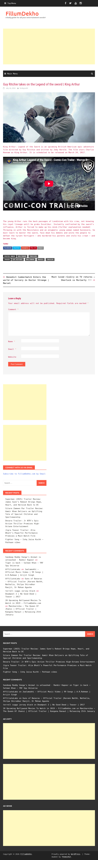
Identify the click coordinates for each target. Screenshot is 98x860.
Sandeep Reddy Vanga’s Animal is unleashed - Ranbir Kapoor (36, 685)
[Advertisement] (49, 46)
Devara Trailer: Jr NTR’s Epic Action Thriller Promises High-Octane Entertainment (22, 524)
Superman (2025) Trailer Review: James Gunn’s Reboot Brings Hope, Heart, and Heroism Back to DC (23, 502)
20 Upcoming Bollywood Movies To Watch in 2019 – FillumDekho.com (39, 708)
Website (12, 357)
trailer (50, 259)
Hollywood (22, 256)
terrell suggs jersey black (20, 591)
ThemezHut (66, 857)
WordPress (75, 854)
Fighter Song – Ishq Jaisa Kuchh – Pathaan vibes (30, 672)
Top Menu (11, 3)
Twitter (17, 248)
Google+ (25, 248)
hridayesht (24, 88)
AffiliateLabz (12, 569)
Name (11, 341)
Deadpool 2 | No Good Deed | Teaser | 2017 (61, 705)
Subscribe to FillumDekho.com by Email (24, 474)
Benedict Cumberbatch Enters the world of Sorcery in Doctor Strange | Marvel (26, 280)
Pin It (33, 248)
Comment (13, 309)
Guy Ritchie (17, 259)
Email (40, 248)
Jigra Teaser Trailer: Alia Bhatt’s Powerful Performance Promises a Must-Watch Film (21, 533)
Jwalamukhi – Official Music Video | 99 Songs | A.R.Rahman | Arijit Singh (24, 572)
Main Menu (12, 74)
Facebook (7, 248)
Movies (40, 259)
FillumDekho (22, 13)
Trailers (33, 256)
